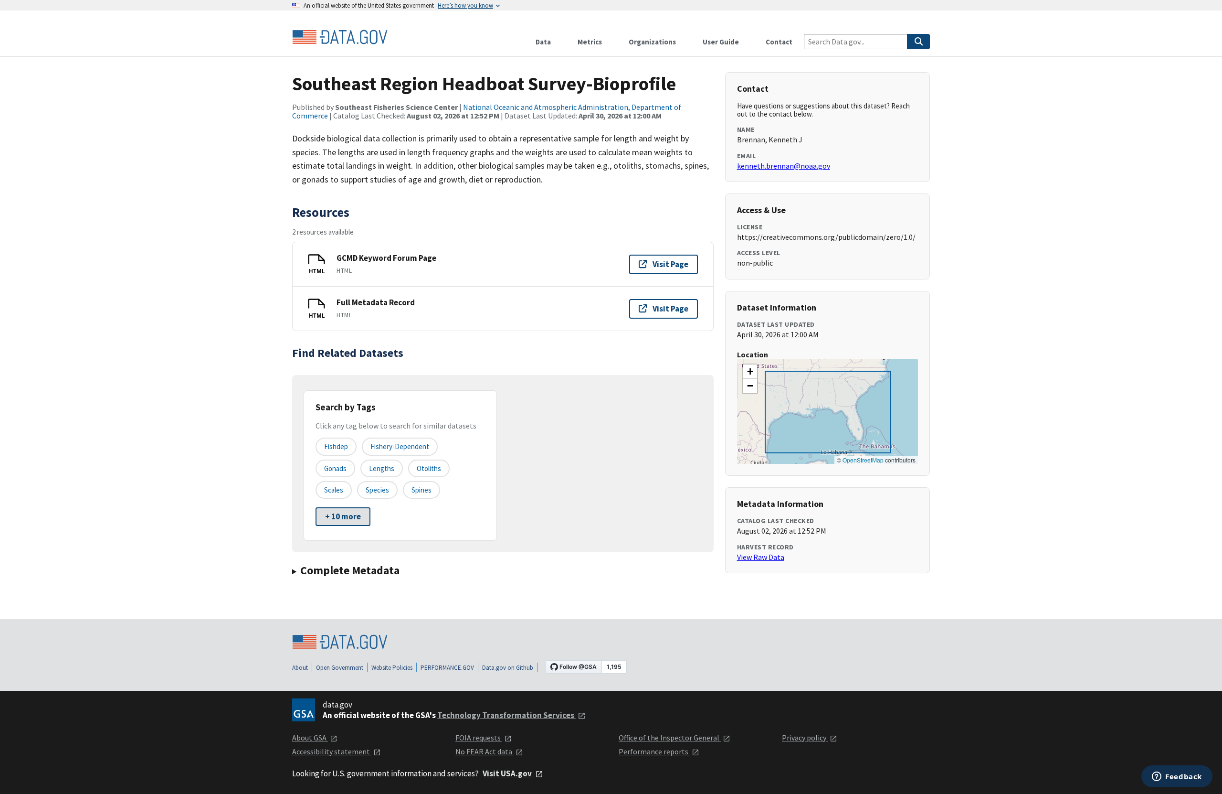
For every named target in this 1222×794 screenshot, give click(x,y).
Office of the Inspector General (670, 737)
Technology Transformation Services (506, 715)
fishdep (336, 446)
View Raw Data (760, 557)
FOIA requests (478, 737)
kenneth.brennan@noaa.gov (783, 166)
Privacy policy (805, 737)
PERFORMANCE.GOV (447, 668)
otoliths (429, 468)
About (300, 668)
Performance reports (654, 751)
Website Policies (391, 668)
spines (421, 489)
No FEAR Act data (484, 751)
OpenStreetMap (863, 460)
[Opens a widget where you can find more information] (1176, 777)
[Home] (340, 37)
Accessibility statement (331, 751)
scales (333, 489)
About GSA (310, 737)
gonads (335, 468)
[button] (750, 372)
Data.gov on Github (507, 668)
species (377, 489)
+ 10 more (343, 516)
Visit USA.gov (508, 773)
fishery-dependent (399, 446)
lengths (381, 468)
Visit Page (670, 264)
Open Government (339, 668)
